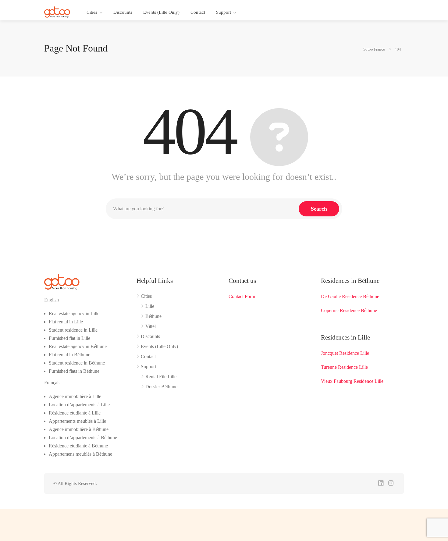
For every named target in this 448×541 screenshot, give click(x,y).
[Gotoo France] (57, 11)
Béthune (153, 316)
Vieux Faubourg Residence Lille (352, 381)
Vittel (150, 326)
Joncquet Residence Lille (345, 353)
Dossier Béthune (161, 386)
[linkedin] (381, 483)
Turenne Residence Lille (344, 367)
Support (223, 12)
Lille (149, 306)
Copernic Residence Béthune (349, 310)
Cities (92, 12)
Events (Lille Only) (161, 12)
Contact (197, 12)
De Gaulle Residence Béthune (350, 296)
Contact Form (242, 296)
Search (319, 209)
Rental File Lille (160, 376)
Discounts (122, 12)
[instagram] (391, 483)
